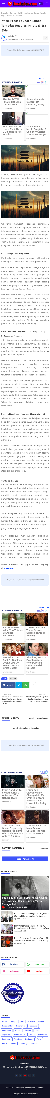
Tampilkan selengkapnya (38, 718)
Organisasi (6, 1035)
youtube (39, 971)
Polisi (39, 1039)
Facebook (9, 685)
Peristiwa (18, 1039)
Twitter (18, 685)
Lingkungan (6, 1030)
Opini (37, 1030)
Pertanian (29, 1039)
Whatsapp (25, 685)
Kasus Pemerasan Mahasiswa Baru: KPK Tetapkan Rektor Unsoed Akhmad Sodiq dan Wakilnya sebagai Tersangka (31, 940)
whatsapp (39, 964)
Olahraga (27, 1030)
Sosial (13, 1043)
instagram (14, 971)
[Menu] (3, 3)
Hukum (41, 1021)
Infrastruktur (7, 1026)
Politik (5, 1043)
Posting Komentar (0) (25, 859)
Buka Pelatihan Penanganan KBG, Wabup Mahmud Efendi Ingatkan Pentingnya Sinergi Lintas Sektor (31, 916)
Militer (17, 1030)
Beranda (4, 13)
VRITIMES (9, 568)
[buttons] (16, 1075)
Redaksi (9, 1088)
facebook (14, 964)
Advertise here (44, 79)
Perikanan (6, 1039)
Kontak (41, 1088)
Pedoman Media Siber (25, 1088)
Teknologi (23, 1043)
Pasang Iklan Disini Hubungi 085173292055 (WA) (25, 50)
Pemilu (32, 1035)
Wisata (34, 1043)
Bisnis (4, 1021)
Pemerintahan (19, 1035)
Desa (22, 1021)
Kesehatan (33, 1026)
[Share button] (32, 685)
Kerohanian (20, 1026)
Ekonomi (13, 13)
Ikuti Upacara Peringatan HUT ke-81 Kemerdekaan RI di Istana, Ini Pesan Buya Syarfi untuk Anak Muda (31, 928)
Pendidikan (42, 1035)
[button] (40, 3)
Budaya (13, 1021)
